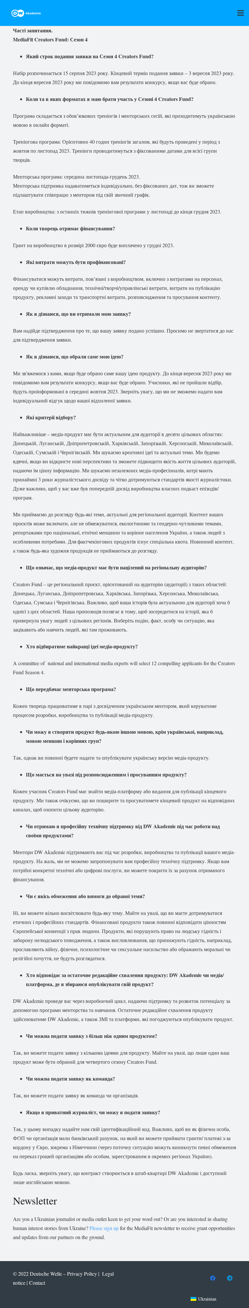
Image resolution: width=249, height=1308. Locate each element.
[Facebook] (212, 1278)
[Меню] (240, 13)
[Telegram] (229, 1278)
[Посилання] (26, 13)
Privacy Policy (82, 1273)
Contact (37, 1282)
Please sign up (104, 1228)
